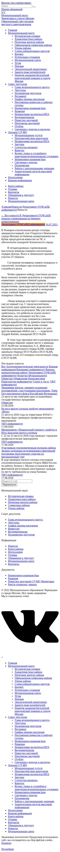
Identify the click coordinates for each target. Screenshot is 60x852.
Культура (23, 375)
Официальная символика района (33, 45)
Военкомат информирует (30, 369)
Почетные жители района (29, 42)
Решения (20, 111)
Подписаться (9, 484)
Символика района (19, 505)
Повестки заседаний (26, 120)
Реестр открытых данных (22, 584)
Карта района (15, 186)
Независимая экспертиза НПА (32, 114)
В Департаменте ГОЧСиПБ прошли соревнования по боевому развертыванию (26, 218)
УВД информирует (12, 423)
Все (3, 366)
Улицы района (23, 48)
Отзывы (12, 189)
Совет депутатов (17, 84)
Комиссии (14, 528)
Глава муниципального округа (32, 87)
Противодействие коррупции (31, 138)
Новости (13, 198)
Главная (12, 30)
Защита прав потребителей (30, 72)
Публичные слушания (27, 57)
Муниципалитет (37, 375)
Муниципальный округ (21, 33)
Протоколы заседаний (27, 123)
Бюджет (19, 54)
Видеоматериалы (24, 117)
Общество (7, 378)
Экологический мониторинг (31, 69)
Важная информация (20, 180)
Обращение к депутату (21, 558)
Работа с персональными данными (34, 168)
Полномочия (22, 165)
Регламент (20, 96)
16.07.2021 (52, 224)
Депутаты (20, 90)
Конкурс (19, 150)
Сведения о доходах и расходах (32, 129)
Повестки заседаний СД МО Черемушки (31, 581)
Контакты (13, 192)
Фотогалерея (15, 177)
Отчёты (19, 126)
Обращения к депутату (21, 195)
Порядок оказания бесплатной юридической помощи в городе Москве (32, 78)
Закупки (19, 144)
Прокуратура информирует (16, 381)
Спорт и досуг (41, 381)
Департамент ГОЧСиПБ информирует (23, 224)
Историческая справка (27, 36)
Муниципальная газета (28, 60)
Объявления (20, 378)
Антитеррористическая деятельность (27, 366)
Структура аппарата (26, 147)
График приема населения (29, 99)
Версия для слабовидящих (16, 2)
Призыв (19, 66)
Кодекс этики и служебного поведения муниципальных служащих (36, 155)
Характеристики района (28, 39)
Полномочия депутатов (28, 93)
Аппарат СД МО (17, 132)
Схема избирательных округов (32, 51)
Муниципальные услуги (28, 135)
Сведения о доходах (26, 162)
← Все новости (10, 215)
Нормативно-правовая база (30, 108)
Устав (18, 63)
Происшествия (36, 378)
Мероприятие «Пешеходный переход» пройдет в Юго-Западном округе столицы (29, 431)
